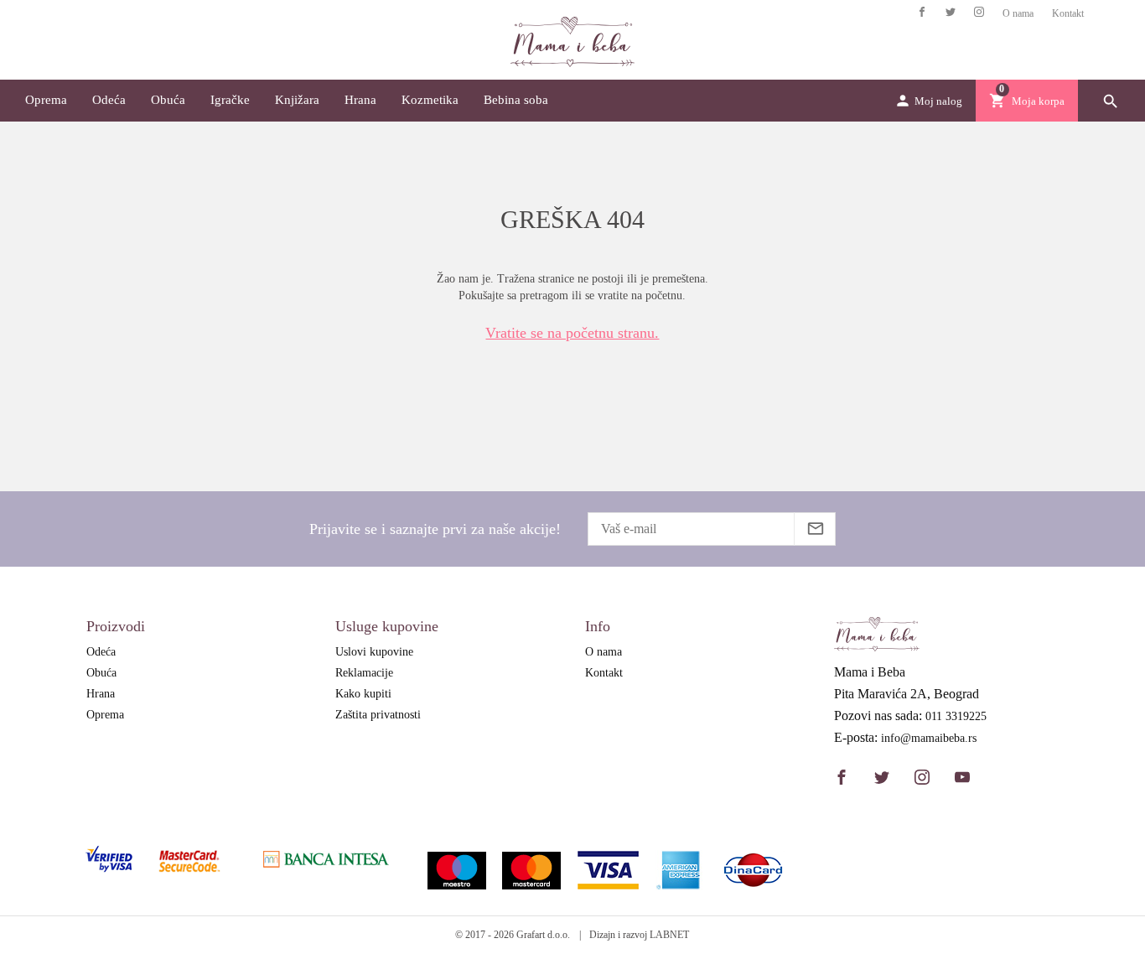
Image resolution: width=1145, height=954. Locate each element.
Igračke (230, 99)
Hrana (360, 99)
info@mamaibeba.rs (929, 738)
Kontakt (1068, 13)
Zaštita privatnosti (378, 714)
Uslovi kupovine (374, 652)
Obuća (168, 99)
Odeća (109, 99)
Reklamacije (364, 672)
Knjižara (297, 99)
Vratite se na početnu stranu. (572, 332)
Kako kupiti (363, 693)
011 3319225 (956, 717)
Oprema (46, 99)
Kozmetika (430, 99)
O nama (1018, 13)
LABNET (669, 935)
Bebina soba (516, 99)
